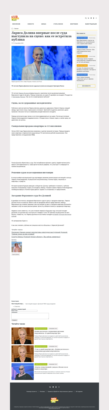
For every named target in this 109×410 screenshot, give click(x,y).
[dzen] (96, 18)
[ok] (93, 18)
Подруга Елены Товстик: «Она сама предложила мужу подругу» (85, 51)
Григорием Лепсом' (19, 97)
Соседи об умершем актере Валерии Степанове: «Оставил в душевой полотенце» (86, 69)
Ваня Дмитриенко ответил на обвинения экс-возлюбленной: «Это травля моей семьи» (86, 42)
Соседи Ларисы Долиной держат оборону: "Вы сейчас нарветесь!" (36, 237)
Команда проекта (32, 391)
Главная (16, 28)
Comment (14, 312)
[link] (41, 63)
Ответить (17, 306)
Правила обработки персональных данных (60, 391)
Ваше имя (14, 310)
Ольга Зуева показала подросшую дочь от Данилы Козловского (85, 79)
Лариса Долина (24, 93)
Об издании (79, 391)
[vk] (88, 18)
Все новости (86, 86)
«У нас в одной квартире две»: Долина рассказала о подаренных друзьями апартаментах (51, 350)
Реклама (42, 391)
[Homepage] (15, 18)
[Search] (86, 18)
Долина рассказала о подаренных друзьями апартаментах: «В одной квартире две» (49, 332)
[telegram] (91, 18)
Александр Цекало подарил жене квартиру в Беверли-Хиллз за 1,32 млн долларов (86, 60)
